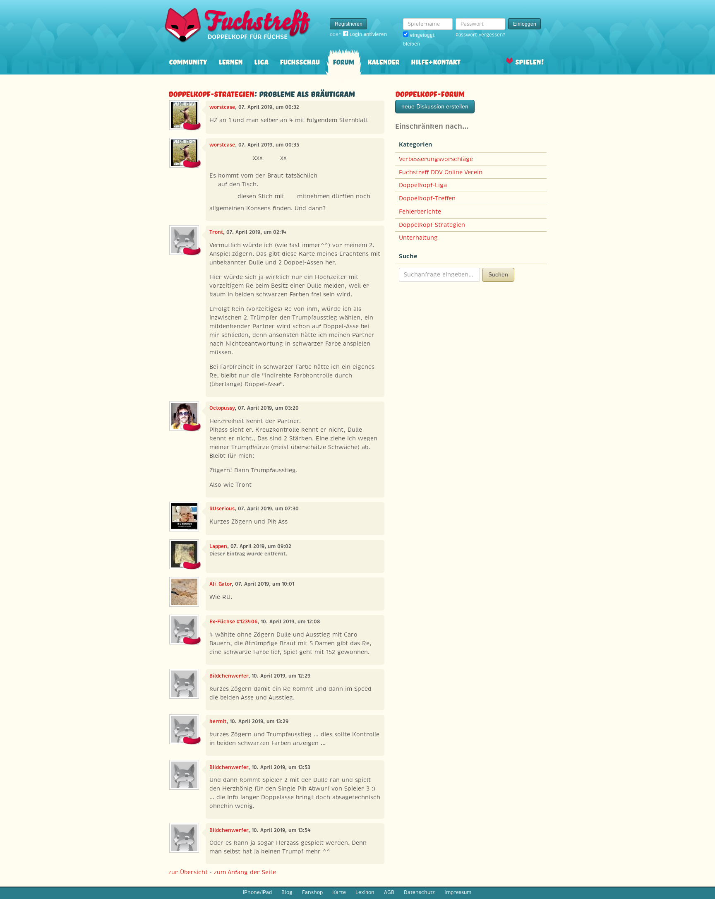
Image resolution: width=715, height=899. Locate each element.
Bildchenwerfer (228, 676)
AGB (389, 892)
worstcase (222, 107)
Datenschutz (419, 892)
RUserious (222, 508)
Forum (343, 61)
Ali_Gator (220, 584)
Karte (339, 892)
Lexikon (364, 892)
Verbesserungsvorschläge (436, 159)
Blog (286, 892)
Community (188, 61)
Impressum (457, 892)
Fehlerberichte (420, 211)
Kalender (383, 61)
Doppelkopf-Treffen (427, 198)
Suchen (498, 274)
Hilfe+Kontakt (435, 61)
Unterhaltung (418, 237)
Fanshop (312, 892)
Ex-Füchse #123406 (233, 621)
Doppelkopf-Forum (429, 93)
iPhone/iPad (257, 892)
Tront (216, 232)
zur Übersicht (188, 872)
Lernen (230, 61)
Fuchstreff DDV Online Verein (440, 172)
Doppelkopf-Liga (423, 185)
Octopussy (222, 408)
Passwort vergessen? (480, 35)
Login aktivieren (368, 34)
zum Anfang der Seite (245, 872)
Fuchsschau (299, 61)
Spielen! (529, 61)
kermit (217, 721)
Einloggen (524, 24)
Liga (261, 61)
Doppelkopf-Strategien (211, 93)
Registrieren (348, 24)
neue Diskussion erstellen (434, 106)
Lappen (218, 546)
